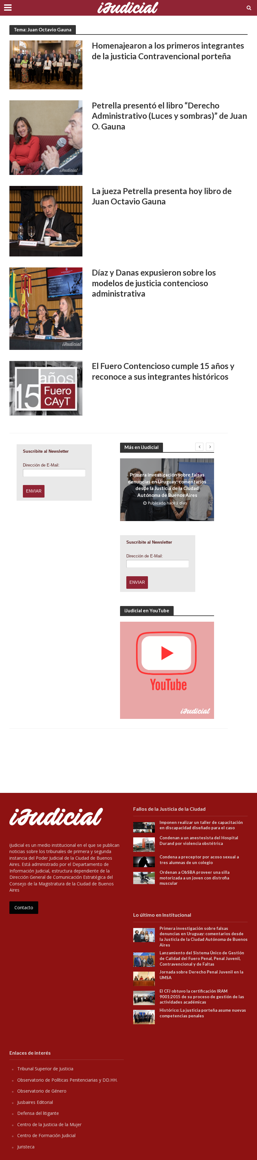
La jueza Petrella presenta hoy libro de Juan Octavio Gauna (162, 196)
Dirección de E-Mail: (41, 465)
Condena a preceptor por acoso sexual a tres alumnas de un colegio (199, 859)
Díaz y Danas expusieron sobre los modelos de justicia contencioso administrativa (154, 282)
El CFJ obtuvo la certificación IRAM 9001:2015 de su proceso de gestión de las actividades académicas (202, 996)
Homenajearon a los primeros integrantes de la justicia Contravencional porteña (168, 50)
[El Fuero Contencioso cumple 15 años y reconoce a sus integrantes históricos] (45, 387)
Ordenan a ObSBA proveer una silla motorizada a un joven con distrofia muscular (194, 878)
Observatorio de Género (41, 1091)
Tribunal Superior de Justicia (45, 1069)
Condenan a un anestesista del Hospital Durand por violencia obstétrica (199, 840)
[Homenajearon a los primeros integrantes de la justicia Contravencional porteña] (45, 64)
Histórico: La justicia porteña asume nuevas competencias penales (203, 1013)
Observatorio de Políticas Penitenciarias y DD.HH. (67, 1080)
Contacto (23, 907)
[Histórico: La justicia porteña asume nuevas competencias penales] (144, 1017)
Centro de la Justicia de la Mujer (49, 1124)
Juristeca (25, 1147)
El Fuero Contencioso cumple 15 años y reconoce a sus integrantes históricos (163, 371)
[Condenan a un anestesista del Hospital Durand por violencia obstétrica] (144, 844)
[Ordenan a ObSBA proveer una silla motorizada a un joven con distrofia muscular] (144, 877)
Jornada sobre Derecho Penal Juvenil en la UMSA (201, 974)
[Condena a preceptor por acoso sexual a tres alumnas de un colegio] (144, 861)
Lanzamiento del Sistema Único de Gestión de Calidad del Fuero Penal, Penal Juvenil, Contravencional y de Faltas (202, 958)
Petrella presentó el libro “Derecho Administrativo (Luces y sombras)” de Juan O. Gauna (169, 115)
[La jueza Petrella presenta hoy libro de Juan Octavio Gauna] (45, 220)
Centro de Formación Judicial (46, 1135)
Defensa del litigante (38, 1113)
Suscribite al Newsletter (46, 451)
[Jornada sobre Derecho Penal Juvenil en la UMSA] (144, 978)
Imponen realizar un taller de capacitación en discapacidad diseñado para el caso (201, 825)
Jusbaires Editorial (35, 1102)
